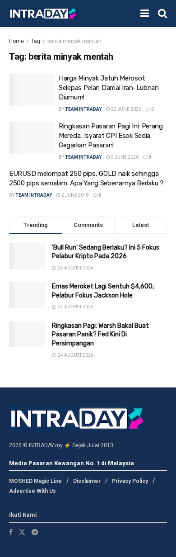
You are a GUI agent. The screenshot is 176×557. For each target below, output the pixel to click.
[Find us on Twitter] (22, 532)
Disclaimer (87, 481)
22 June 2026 (125, 109)
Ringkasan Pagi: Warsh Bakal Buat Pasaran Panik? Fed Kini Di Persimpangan (100, 334)
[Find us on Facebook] (11, 532)
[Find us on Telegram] (35, 532)
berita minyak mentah (74, 41)
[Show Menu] (144, 13)
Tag (35, 41)
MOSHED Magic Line (35, 481)
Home (16, 41)
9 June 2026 (124, 157)
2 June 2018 (74, 195)
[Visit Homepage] (43, 13)
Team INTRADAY (83, 109)
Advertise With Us (32, 491)
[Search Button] (162, 13)
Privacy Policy (130, 481)
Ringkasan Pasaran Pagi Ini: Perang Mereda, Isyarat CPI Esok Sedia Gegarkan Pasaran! (111, 135)
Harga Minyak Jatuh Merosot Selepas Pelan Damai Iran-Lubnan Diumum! (109, 87)
